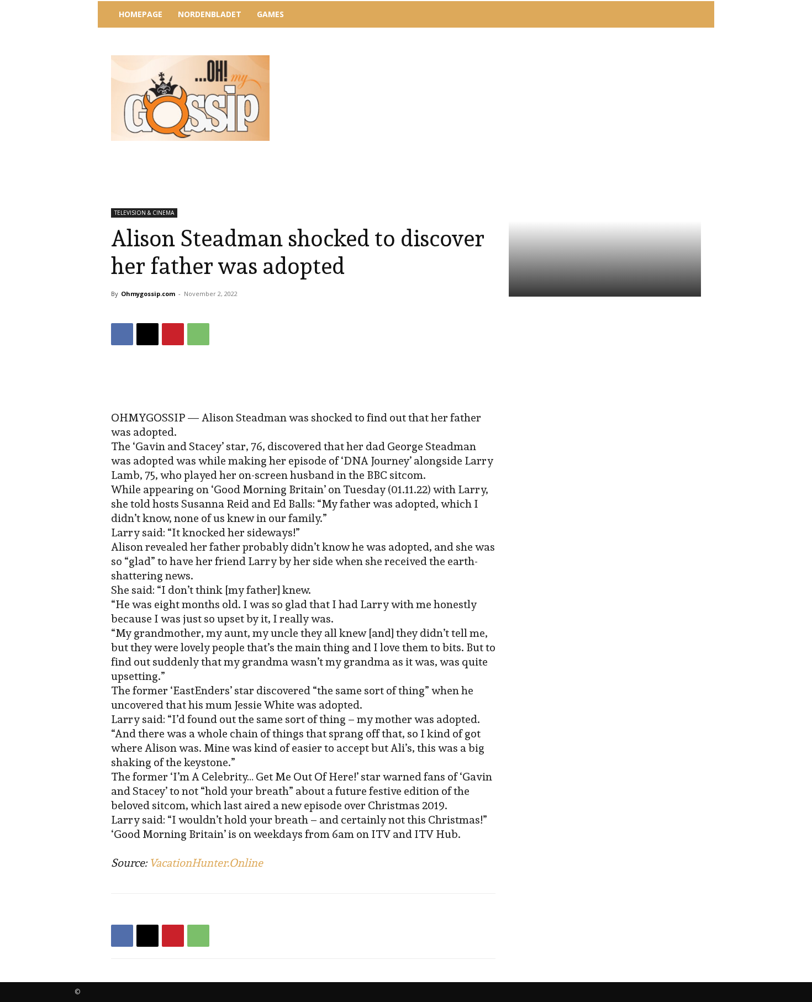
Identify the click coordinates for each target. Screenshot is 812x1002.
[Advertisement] (497, 58)
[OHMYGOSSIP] (190, 98)
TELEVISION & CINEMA (144, 213)
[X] (147, 334)
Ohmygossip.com (148, 293)
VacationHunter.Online (206, 863)
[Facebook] (122, 334)
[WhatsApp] (198, 334)
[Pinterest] (173, 334)
